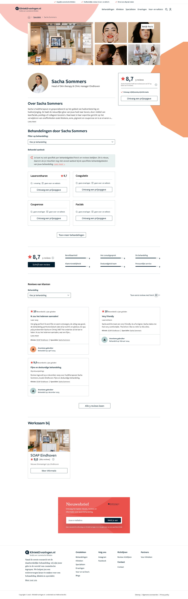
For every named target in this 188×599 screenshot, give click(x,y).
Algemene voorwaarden (150, 595)
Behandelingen (108, 9)
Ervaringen (142, 9)
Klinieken (120, 9)
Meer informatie (49, 470)
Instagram (102, 557)
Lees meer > (59, 164)
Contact (121, 567)
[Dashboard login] (170, 9)
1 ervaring (37, 183)
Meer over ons (31, 580)
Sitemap (138, 595)
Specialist (37, 17)
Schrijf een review (41, 264)
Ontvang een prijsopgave (139, 98)
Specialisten (131, 9)
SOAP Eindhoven (42, 340)
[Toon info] (156, 84)
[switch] (145, 295)
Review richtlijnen (125, 557)
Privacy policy (164, 595)
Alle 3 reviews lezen (94, 405)
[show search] (166, 9)
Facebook (102, 560)
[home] (28, 9)
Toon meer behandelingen (71, 234)
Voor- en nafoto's (156, 9)
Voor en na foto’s (82, 572)
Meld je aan (113, 520)
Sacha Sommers (64, 340)
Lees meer (32, 121)
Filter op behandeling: (38, 136)
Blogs (78, 575)
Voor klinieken (146, 557)
